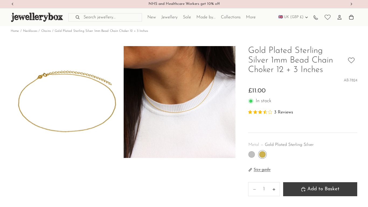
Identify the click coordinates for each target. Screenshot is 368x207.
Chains (46, 31)
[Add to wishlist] (351, 60)
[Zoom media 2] (179, 102)
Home (15, 31)
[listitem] (250, 17)
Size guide (262, 170)
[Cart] (351, 17)
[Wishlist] (328, 17)
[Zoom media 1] (67, 102)
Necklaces (30, 31)
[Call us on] (316, 17)
